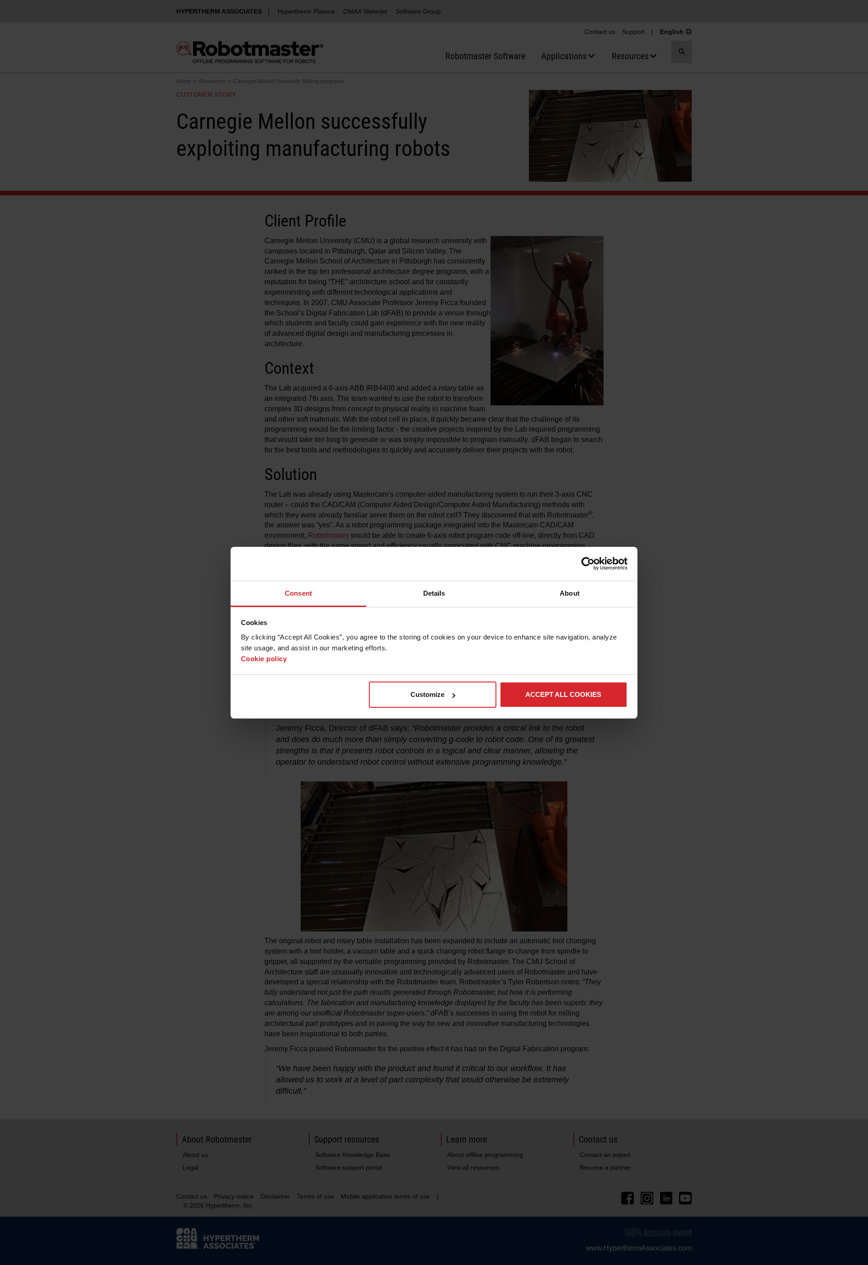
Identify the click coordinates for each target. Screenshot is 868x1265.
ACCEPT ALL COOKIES (563, 694)
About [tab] (570, 593)
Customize (427, 694)
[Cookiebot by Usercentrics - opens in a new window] (587, 563)
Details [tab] (434, 593)
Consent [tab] (298, 593)
